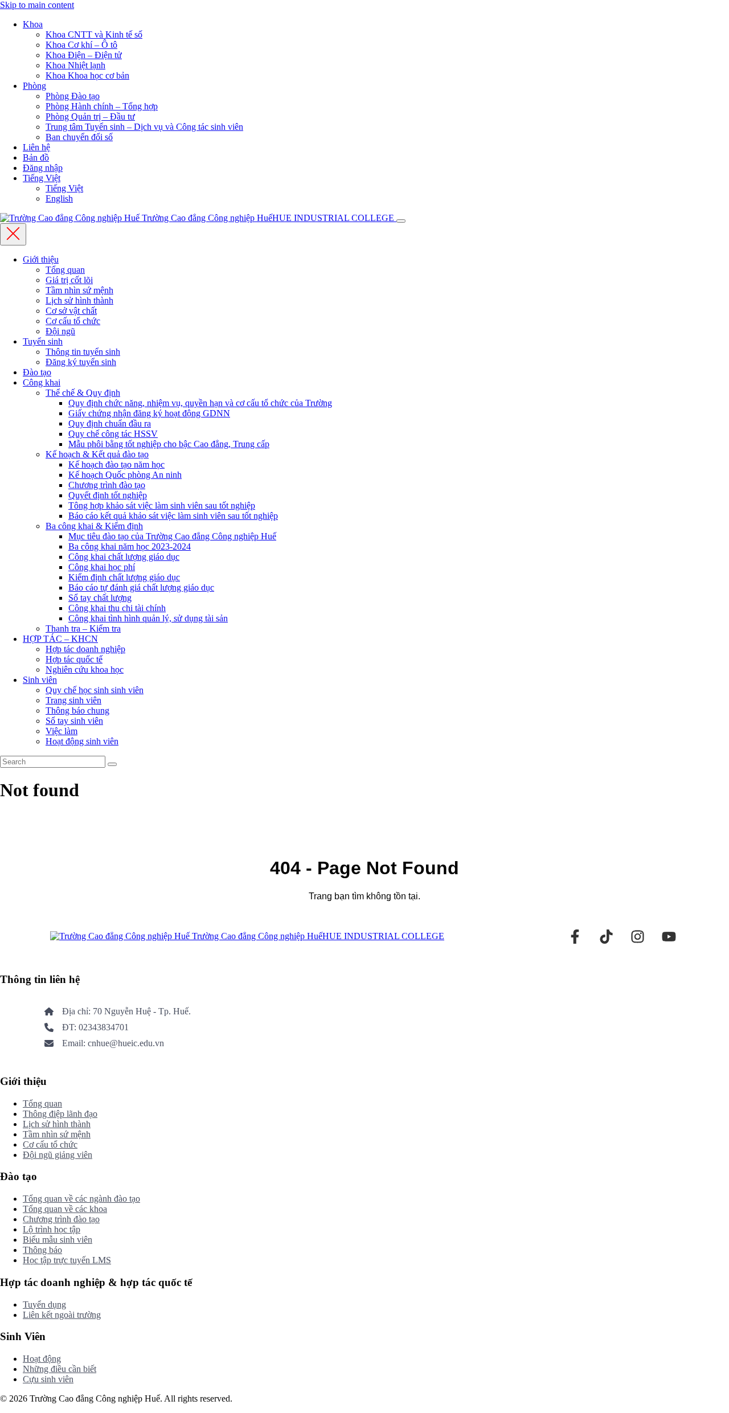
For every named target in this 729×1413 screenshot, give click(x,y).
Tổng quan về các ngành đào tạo (81, 1198)
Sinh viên (40, 680)
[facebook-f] (575, 937)
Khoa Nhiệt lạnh (75, 65)
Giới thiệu (41, 259)
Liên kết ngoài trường (62, 1315)
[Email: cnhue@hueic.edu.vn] (104, 1043)
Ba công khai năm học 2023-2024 (129, 546)
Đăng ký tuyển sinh (81, 362)
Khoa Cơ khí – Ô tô (81, 45)
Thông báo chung (77, 710)
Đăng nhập (43, 168)
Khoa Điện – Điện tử (84, 55)
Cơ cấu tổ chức (73, 321)
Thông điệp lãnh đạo (60, 1114)
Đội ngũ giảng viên (57, 1155)
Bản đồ (36, 157)
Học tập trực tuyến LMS (67, 1260)
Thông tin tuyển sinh (83, 352)
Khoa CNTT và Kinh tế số (94, 34)
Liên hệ (36, 147)
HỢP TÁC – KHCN (60, 639)
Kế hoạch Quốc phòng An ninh (125, 475)
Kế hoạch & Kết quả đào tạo (97, 454)
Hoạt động (42, 1358)
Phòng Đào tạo (73, 96)
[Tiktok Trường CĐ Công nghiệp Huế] (606, 937)
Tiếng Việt (41, 178)
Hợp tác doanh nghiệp (85, 649)
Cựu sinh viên (48, 1379)
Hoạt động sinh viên (82, 741)
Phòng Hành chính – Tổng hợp (102, 106)
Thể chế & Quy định (83, 393)
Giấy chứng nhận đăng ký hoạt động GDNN (149, 413)
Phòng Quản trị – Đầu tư (90, 116)
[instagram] (638, 937)
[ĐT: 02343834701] (86, 1027)
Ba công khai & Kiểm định (94, 526)
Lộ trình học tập (51, 1229)
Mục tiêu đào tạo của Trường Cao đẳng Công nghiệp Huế (172, 536)
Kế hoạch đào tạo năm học (116, 464)
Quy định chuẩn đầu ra (109, 423)
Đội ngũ (60, 331)
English (59, 198)
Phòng (34, 86)
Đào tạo (37, 372)
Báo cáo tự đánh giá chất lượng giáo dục (141, 587)
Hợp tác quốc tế (74, 659)
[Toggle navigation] (401, 221)
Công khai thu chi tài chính (117, 608)
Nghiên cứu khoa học (85, 669)
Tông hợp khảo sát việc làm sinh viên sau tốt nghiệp (161, 505)
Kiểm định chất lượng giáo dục (124, 577)
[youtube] (669, 937)
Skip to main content (37, 5)
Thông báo (42, 1250)
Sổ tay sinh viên (74, 721)
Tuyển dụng (44, 1304)
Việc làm (61, 731)
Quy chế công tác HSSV (113, 434)
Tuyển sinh (43, 341)
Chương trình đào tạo (106, 485)
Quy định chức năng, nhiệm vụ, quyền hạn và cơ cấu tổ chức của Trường (200, 403)
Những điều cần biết (59, 1369)
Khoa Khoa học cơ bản (87, 75)
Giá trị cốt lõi (69, 280)
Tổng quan (65, 270)
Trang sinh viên (73, 700)
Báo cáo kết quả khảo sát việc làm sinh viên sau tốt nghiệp (173, 516)
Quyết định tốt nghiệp (107, 495)
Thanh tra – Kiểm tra (83, 628)
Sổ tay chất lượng (100, 598)
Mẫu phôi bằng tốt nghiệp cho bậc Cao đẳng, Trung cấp (168, 444)
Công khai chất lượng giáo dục (123, 557)
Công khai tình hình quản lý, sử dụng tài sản (148, 618)
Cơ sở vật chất (71, 311)
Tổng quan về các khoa (65, 1209)
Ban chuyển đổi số (79, 137)
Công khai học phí (101, 567)
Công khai (41, 382)
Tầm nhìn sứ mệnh (79, 290)
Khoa (33, 24)
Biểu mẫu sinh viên (57, 1239)
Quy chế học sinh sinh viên (95, 690)
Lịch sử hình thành (79, 300)
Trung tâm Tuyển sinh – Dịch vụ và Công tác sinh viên (144, 127)
